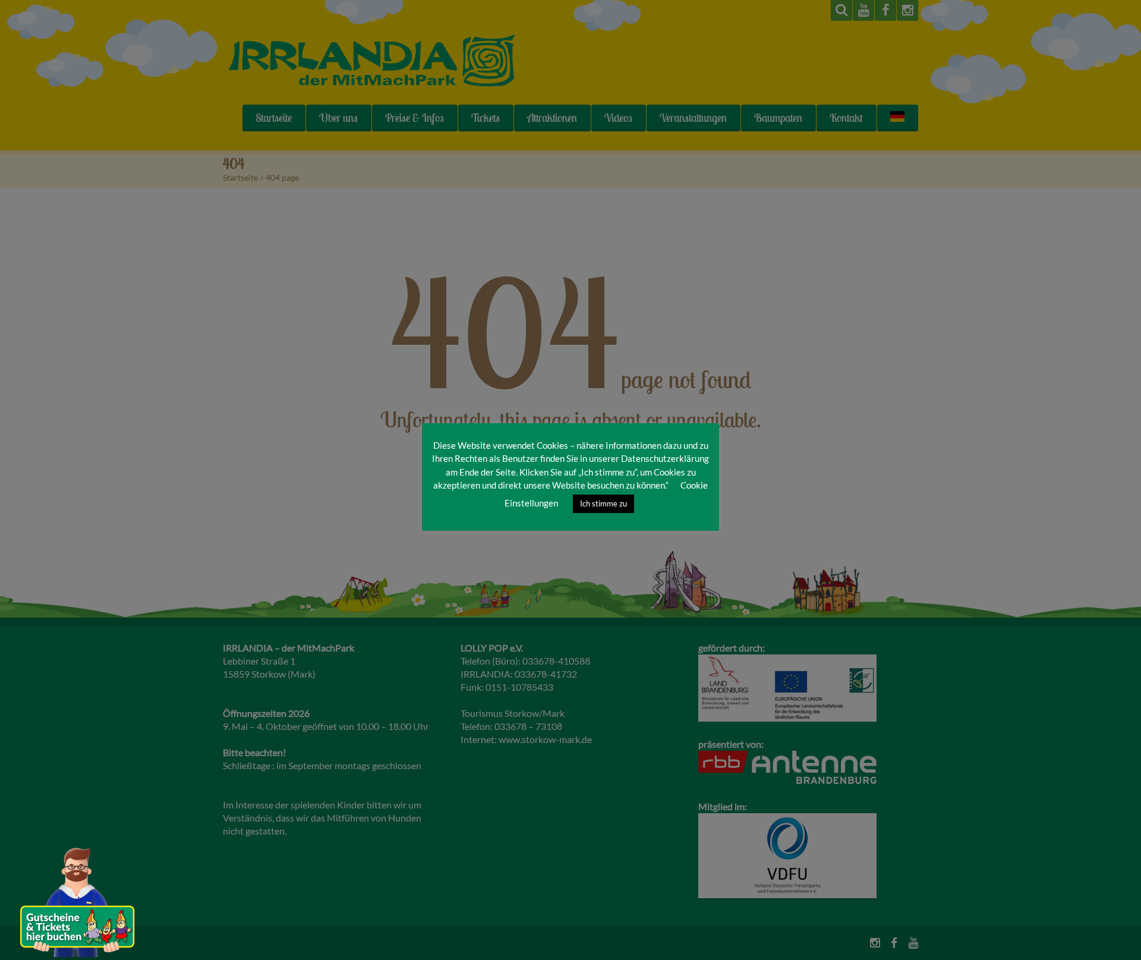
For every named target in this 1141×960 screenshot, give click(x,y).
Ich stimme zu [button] (603, 503)
